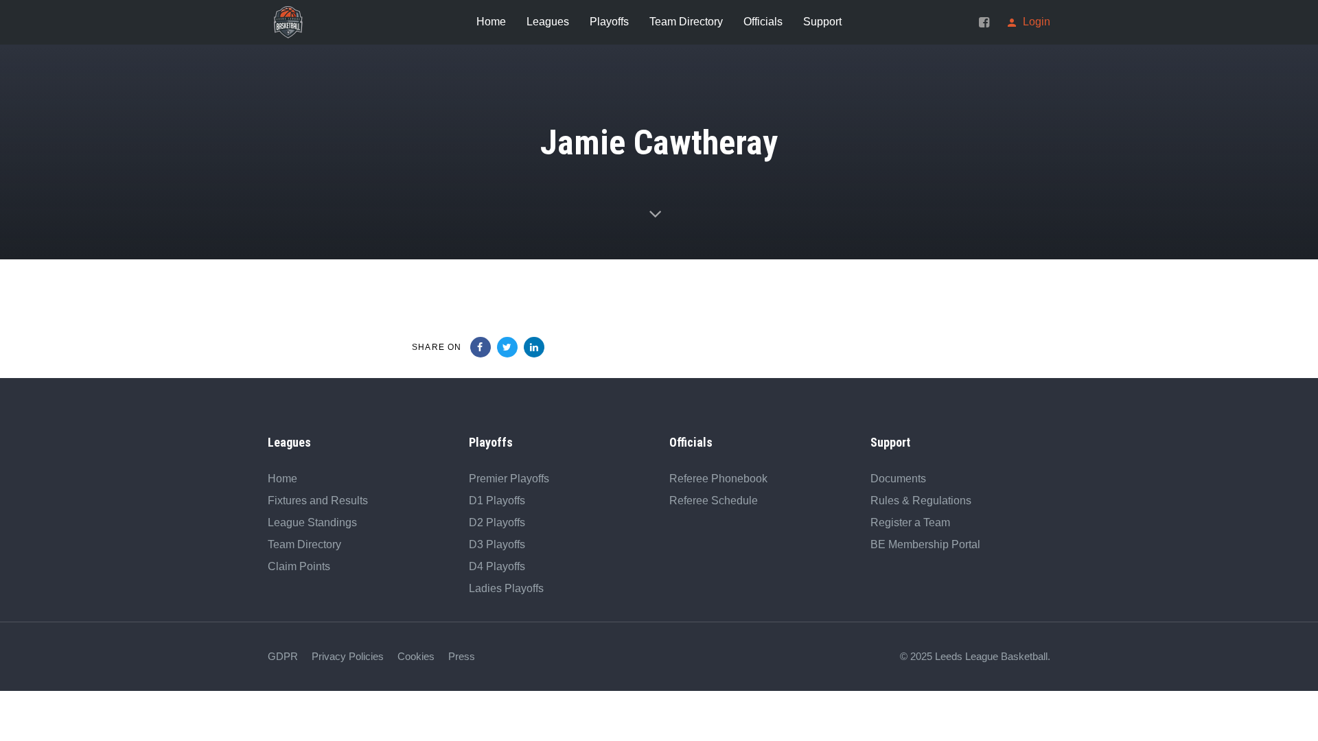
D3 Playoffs (497, 544)
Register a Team (910, 522)
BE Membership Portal (925, 544)
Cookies (416, 656)
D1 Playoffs (497, 500)
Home (282, 478)
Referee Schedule (713, 500)
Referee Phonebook (718, 478)
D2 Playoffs (497, 522)
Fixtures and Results (318, 500)
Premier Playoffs (509, 478)
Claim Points (299, 566)
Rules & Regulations (920, 500)
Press (461, 656)
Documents (898, 478)
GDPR (283, 656)
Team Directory (304, 544)
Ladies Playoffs (506, 588)
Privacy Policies (348, 656)
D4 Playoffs (497, 566)
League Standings (312, 522)
